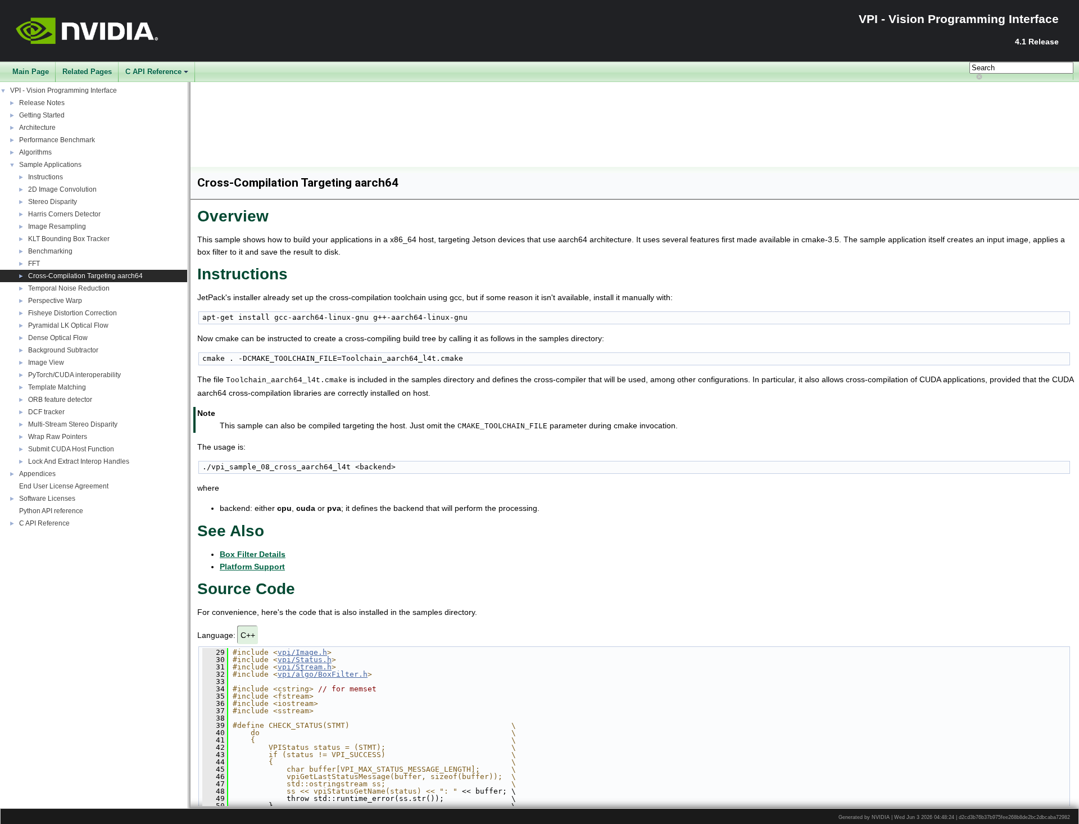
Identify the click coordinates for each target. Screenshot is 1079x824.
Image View (46, 362)
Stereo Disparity (52, 202)
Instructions (45, 177)
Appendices (37, 474)
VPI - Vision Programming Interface (63, 90)
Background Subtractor (63, 350)
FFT (34, 264)
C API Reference (153, 71)
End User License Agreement (63, 486)
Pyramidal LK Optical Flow (68, 325)
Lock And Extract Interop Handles (78, 461)
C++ (248, 635)
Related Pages (87, 71)
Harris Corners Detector (64, 214)
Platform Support (252, 566)
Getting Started (42, 115)
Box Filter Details (252, 554)
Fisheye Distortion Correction (72, 313)
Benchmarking (50, 251)
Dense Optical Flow (58, 338)
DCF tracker (46, 412)
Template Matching (57, 387)
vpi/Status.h (305, 659)
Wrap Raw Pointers (57, 437)
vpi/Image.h (302, 652)
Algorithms (35, 152)
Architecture (37, 128)
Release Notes (42, 103)
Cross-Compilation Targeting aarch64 (85, 276)
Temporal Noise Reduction (69, 288)
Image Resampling (57, 226)
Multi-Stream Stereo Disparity (72, 424)
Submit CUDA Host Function (71, 449)
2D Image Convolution (62, 189)
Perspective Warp (55, 301)
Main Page (30, 71)
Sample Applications (50, 165)
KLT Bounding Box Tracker (69, 239)
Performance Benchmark (57, 140)
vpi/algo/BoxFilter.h (323, 674)
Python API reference (51, 511)
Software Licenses (47, 498)
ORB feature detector (60, 400)
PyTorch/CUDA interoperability (74, 375)
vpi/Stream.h (305, 667)
